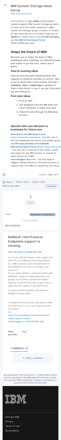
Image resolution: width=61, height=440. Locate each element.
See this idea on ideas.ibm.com (25, 251)
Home (9, 182)
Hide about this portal (21, 13)
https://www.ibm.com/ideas (25, 137)
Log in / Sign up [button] (48, 174)
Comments (18, 348)
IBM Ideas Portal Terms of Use (41, 377)
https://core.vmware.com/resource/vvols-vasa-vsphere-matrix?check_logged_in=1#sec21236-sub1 (29, 318)
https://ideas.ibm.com (49, 146)
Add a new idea (11, 185)
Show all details (30, 220)
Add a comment (34, 358)
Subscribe (51, 186)
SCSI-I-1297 (22, 182)
